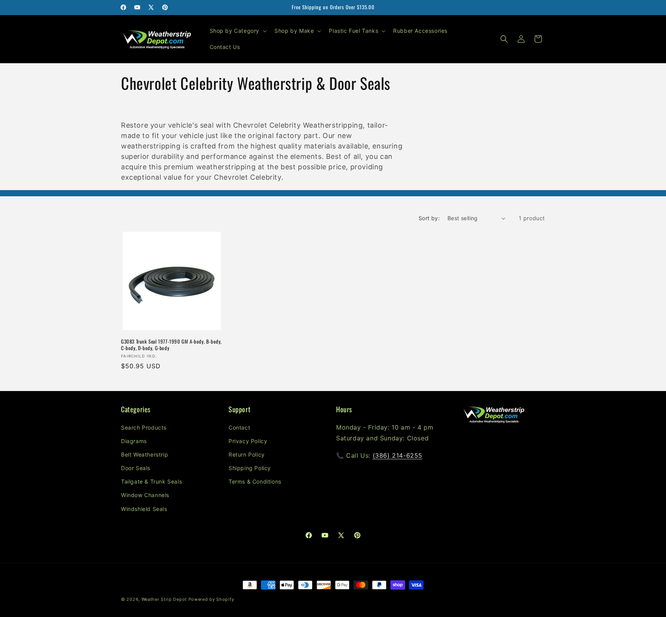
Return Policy (247, 454)
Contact (239, 427)
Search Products (143, 427)
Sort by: (429, 218)
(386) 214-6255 (397, 455)
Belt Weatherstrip (144, 454)
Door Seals (135, 468)
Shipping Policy (250, 468)
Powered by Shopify (211, 599)
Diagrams (134, 441)
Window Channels (145, 495)
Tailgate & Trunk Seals (151, 481)
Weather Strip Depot (164, 599)
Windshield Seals (144, 509)
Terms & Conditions (255, 481)
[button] (237, 31)
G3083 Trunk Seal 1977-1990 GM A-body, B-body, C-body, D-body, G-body (171, 344)
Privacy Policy (248, 441)
